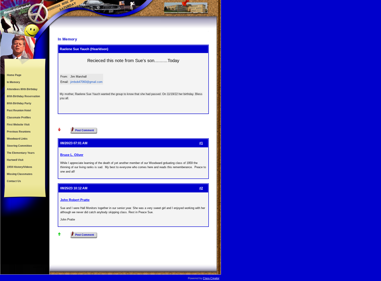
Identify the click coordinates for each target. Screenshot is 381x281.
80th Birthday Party (19, 103)
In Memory (13, 82)
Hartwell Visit (15, 159)
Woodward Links (17, 138)
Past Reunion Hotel (19, 110)
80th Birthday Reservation (23, 96)
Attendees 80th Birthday (22, 89)
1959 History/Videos (19, 167)
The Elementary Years (21, 152)
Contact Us (14, 181)
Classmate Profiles (19, 117)
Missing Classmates (19, 174)
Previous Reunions (19, 131)
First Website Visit (18, 124)
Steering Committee (19, 145)
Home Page (14, 75)
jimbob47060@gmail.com (86, 82)
